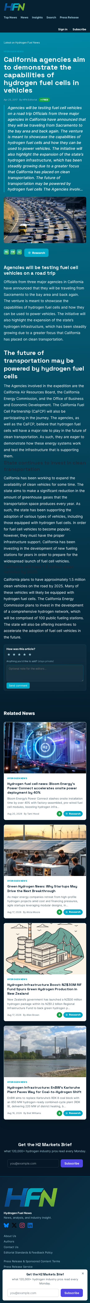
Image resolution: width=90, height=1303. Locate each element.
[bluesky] (6, 1225)
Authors (9, 1241)
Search (51, 17)
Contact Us (11, 1247)
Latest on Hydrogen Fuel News (22, 42)
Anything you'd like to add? (30, 661)
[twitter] (14, 1225)
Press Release (69, 17)
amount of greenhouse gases (28, 497)
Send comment (18, 685)
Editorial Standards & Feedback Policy (28, 1252)
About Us (10, 1236)
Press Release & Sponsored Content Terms (32, 1261)
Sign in (62, 29)
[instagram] (22, 1225)
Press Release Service (18, 1266)
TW (13, 251)
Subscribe (79, 29)
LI (19, 251)
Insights (37, 17)
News (24, 17)
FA (6, 251)
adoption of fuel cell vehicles (53, 631)
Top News (10, 17)
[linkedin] (30, 1225)
